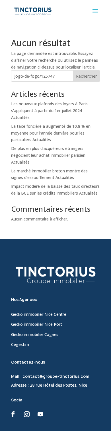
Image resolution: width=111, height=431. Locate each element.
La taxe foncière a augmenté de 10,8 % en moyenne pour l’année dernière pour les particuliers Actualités (51, 133)
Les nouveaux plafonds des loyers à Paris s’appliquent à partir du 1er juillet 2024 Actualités (49, 110)
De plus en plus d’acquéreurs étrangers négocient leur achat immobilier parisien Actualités (48, 155)
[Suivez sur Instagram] (26, 414)
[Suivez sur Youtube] (40, 414)
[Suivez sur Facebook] (13, 414)
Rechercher (86, 76)
